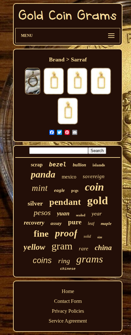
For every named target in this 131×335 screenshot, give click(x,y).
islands (99, 165)
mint (40, 188)
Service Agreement (68, 321)
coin (94, 187)
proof (66, 233)
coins (42, 260)
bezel (57, 164)
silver (35, 203)
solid (87, 236)
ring (64, 261)
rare (83, 249)
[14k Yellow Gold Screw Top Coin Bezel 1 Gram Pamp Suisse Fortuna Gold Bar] (101, 93)
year (97, 213)
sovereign (94, 176)
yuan (63, 213)
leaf (91, 223)
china (103, 248)
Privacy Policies (68, 311)
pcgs (75, 190)
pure (74, 222)
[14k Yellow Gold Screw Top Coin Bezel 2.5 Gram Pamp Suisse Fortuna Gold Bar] (68, 123)
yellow (34, 247)
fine (41, 233)
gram (62, 246)
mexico (69, 176)
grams (89, 259)
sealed (80, 215)
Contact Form (68, 301)
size (99, 237)
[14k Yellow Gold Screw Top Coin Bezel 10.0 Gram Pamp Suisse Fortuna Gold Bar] (54, 93)
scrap (37, 164)
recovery (34, 222)
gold (97, 200)
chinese (68, 269)
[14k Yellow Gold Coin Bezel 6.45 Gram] (32, 93)
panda (43, 174)
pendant (65, 202)
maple (106, 223)
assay (56, 223)
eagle (59, 190)
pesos (42, 212)
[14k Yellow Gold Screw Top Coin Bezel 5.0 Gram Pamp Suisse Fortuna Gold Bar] (77, 93)
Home (68, 291)
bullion (79, 165)
